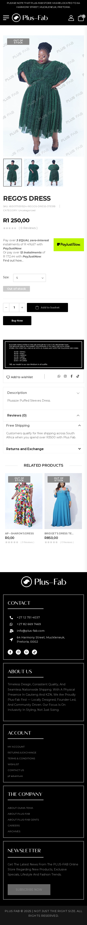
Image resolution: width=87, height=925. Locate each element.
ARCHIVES (14, 831)
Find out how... (13, 260)
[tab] (43, 393)
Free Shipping (18, 425)
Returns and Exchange (25, 449)
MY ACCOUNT (16, 746)
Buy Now (17, 320)
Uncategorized (26, 210)
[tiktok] (78, 376)
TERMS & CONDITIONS (21, 758)
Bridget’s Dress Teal (60, 533)
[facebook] (71, 376)
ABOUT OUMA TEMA (20, 807)
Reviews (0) (17, 415)
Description (17, 393)
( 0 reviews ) (28, 228)
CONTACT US (16, 770)
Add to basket (50, 307)
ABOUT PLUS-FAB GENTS (23, 819)
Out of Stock (18, 41)
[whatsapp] (59, 376)
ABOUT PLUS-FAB (19, 813)
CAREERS (14, 825)
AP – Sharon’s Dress (19, 533)
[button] (43, 426)
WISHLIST (13, 764)
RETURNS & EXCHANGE (22, 752)
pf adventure (15, 775)
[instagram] (65, 376)
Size (6, 277)
